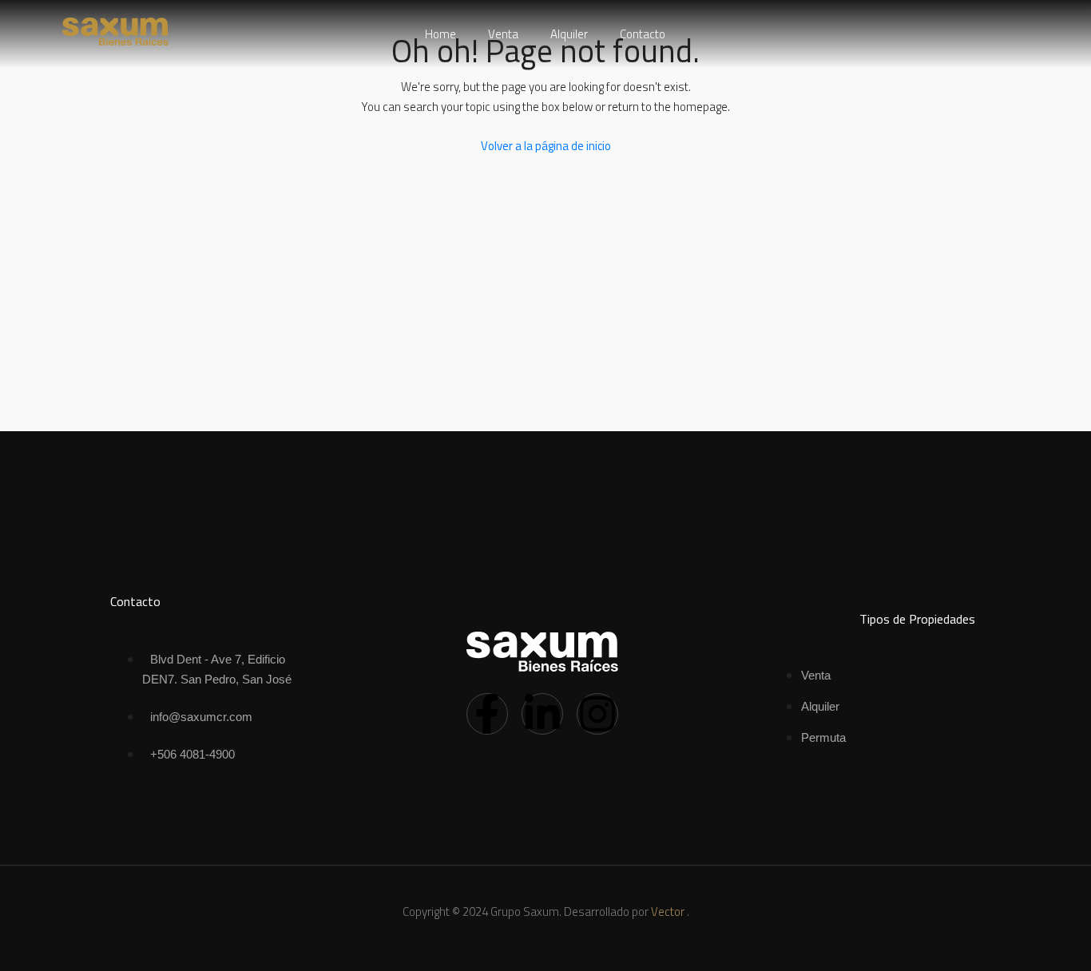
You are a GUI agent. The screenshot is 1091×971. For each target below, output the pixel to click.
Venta (503, 34)
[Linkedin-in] (542, 714)
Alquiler (569, 34)
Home (440, 34)
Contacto (642, 34)
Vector (667, 911)
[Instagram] (597, 714)
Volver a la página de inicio (546, 146)
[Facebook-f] (487, 714)
